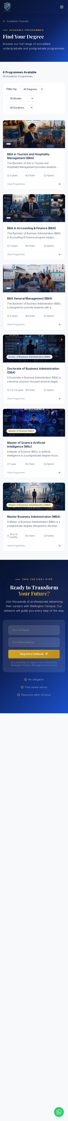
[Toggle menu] (61, 6)
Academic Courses (18, 21)
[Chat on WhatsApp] (59, 1112)
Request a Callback (32, 654)
